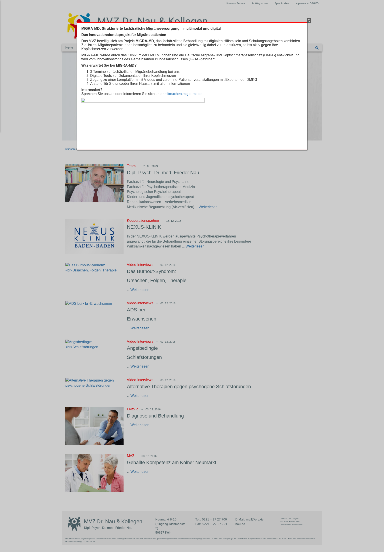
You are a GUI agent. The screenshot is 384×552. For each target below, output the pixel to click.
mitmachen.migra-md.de (183, 94)
